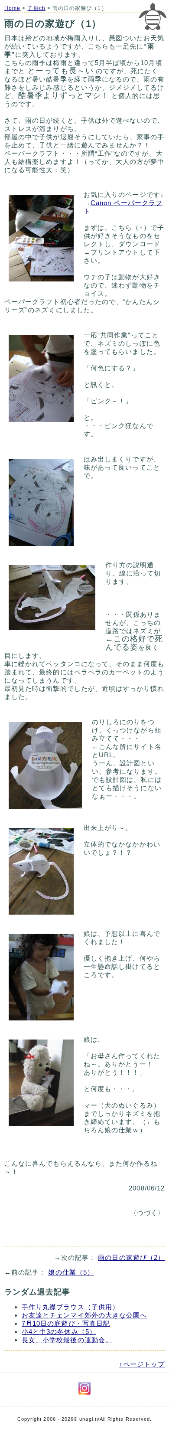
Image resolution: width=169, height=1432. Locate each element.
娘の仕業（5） (71, 1272)
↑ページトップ (142, 1364)
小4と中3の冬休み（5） (59, 1331)
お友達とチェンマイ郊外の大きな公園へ (84, 1315)
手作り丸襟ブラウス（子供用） (70, 1307)
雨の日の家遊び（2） (131, 1257)
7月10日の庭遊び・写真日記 (66, 1323)
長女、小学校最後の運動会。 (67, 1340)
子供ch (36, 8)
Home (12, 8)
